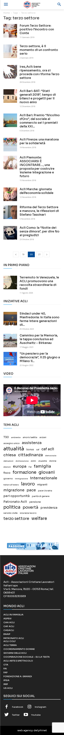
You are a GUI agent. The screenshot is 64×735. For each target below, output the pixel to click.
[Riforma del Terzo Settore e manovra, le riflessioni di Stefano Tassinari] (10, 212)
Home (6, 13)
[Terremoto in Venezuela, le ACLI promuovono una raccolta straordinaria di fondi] (10, 282)
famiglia (42, 466)
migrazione (13, 490)
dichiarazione (22, 461)
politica (11, 507)
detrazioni (8, 461)
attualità (13, 448)
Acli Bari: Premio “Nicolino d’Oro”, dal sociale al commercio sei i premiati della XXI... (40, 121)
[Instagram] (29, 707)
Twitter (16, 714)
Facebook (17, 706)
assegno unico (11, 443)
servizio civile (10, 513)
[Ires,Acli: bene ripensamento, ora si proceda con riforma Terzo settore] (10, 72)
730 (6, 437)
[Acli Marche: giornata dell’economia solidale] (10, 194)
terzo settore (16, 518)
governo (8, 478)
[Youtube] (26, 715)
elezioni (7, 467)
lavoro (28, 484)
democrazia (50, 456)
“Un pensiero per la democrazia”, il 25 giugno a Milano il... (40, 357)
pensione (35, 502)
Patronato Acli (15, 501)
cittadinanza (30, 455)
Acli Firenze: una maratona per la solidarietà (39, 141)
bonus (30, 449)
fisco (6, 473)
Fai (30, 467)
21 (39, 254)
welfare (39, 518)
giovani (47, 472)
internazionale (43, 478)
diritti (33, 461)
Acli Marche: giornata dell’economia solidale (36, 191)
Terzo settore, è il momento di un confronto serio (39, 49)
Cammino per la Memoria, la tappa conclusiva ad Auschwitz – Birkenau (39, 339)
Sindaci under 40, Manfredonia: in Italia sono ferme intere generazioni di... (39, 319)
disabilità (42, 461)
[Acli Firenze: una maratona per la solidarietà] (10, 144)
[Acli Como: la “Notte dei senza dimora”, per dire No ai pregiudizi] (10, 233)
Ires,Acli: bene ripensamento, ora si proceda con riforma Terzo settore (39, 72)
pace (31, 490)
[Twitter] (6, 715)
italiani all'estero (11, 485)
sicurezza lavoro (28, 513)
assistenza (32, 443)
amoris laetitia (30, 437)
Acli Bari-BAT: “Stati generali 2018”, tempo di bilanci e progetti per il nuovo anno (38, 96)
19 (23, 254)
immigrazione (21, 479)
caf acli (47, 449)
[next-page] (47, 254)
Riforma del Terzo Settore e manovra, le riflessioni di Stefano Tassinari (39, 210)
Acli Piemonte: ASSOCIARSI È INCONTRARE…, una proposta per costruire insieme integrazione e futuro (37, 167)
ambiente (15, 437)
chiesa (9, 455)
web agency (25, 730)
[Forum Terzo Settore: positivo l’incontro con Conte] (10, 30)
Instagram (40, 706)
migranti (42, 484)
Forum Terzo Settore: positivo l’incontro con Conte (37, 29)
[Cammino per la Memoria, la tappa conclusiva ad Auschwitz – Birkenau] (10, 340)
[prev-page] (16, 254)
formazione (24, 472)
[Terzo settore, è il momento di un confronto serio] (10, 51)
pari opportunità (16, 496)
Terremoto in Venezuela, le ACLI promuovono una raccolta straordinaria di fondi (39, 283)
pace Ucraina (45, 490)
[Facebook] (6, 707)
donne (52, 461)
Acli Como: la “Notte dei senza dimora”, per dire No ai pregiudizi (39, 231)
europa (19, 466)
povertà (30, 507)
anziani (42, 437)
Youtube (36, 714)
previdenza (48, 508)
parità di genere (40, 496)
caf (37, 449)
